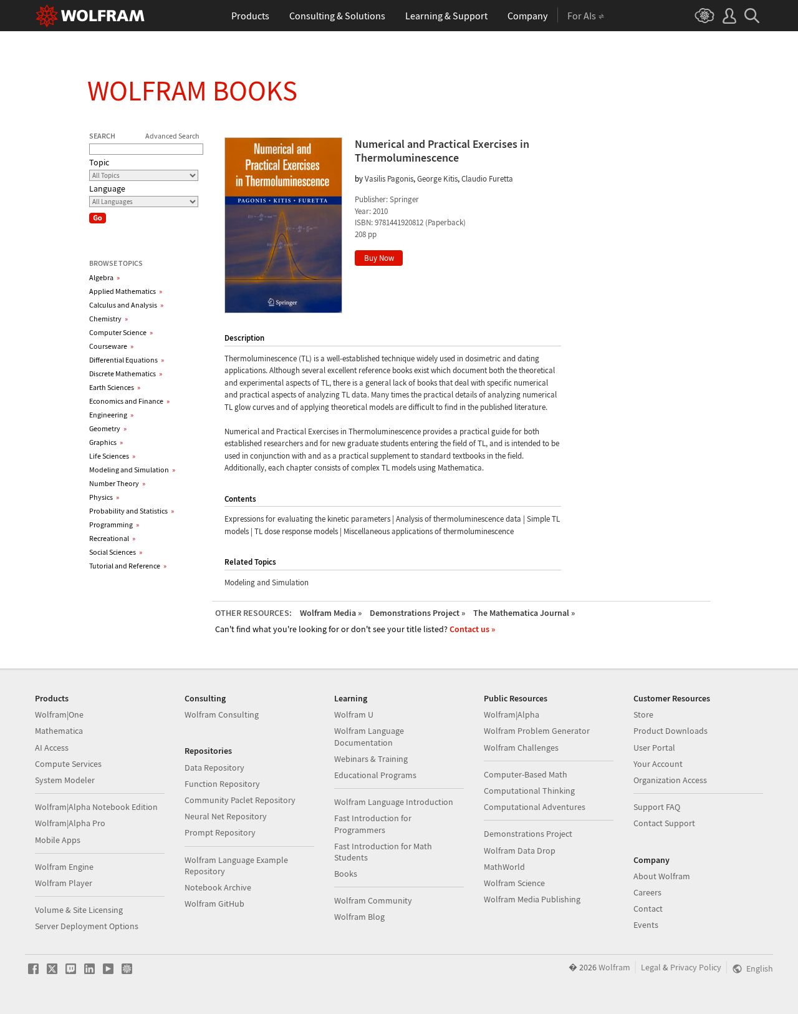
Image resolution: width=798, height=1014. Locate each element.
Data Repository (214, 767)
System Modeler (65, 780)
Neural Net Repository (226, 816)
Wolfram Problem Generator (537, 730)
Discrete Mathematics (125, 373)
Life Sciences (112, 456)
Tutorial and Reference (127, 565)
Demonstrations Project (528, 833)
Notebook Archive (218, 887)
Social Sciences (115, 552)
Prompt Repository (220, 832)
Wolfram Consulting (222, 714)
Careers (647, 892)
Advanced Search (172, 135)
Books (345, 873)
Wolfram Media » (331, 612)
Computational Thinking (529, 790)
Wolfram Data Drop (519, 850)
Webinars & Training (371, 758)
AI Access (52, 747)
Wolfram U (353, 714)
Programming (114, 524)
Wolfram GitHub (214, 903)
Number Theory (117, 483)
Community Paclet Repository (240, 800)
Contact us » (472, 629)
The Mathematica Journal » (524, 612)
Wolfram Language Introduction (393, 801)
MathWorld (504, 866)
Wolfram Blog (359, 916)
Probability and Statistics (131, 510)
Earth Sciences (114, 387)
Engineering (111, 414)
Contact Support (664, 823)
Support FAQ (656, 806)
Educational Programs (375, 775)
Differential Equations (126, 359)
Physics (104, 497)
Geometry (108, 428)
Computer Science (121, 332)
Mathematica (59, 730)
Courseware (111, 346)
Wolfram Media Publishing (532, 899)
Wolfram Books (192, 90)
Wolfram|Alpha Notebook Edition (96, 806)
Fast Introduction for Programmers (372, 823)
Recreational (112, 538)
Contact (648, 908)
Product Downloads (670, 730)
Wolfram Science (514, 883)
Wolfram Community (373, 900)
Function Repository (222, 783)
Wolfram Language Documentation (369, 736)
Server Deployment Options (86, 926)
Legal (651, 967)
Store (643, 714)
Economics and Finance (129, 401)
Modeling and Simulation (132, 469)
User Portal (654, 747)
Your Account (658, 763)
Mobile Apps (57, 840)
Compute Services (68, 763)
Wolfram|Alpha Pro (70, 823)
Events (645, 924)
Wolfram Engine (64, 866)
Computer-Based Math (525, 774)
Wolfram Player (63, 883)
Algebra (104, 277)
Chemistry (108, 318)
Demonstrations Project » (417, 612)
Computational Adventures (534, 806)
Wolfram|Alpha (511, 714)
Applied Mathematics (125, 291)
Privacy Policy (695, 967)
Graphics (106, 442)
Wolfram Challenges (521, 747)
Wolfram (614, 967)
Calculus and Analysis (126, 305)
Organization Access (670, 780)
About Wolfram (661, 876)
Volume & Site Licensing (79, 909)
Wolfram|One (59, 714)
